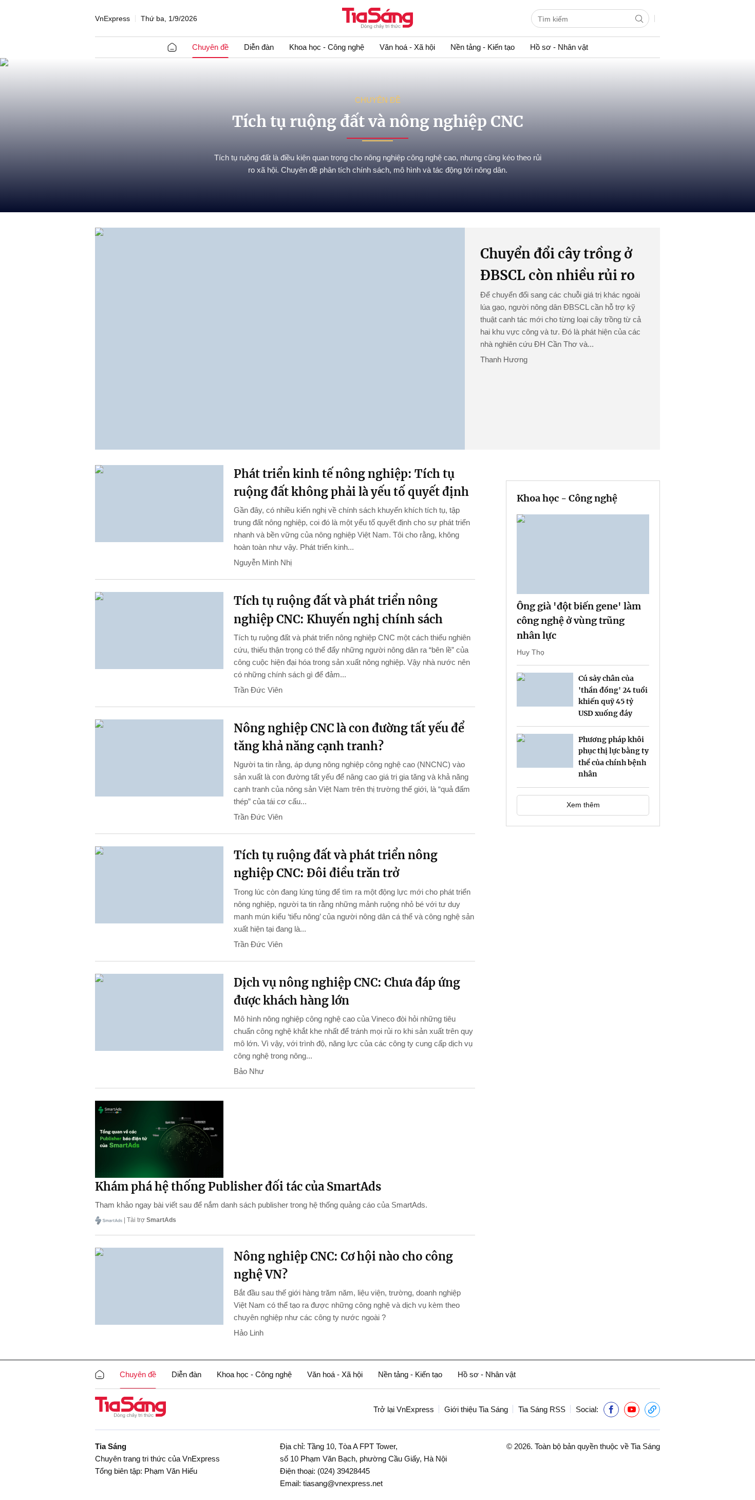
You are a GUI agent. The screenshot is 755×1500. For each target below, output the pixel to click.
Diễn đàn (259, 47)
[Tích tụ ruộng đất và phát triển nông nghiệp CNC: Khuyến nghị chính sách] (159, 630)
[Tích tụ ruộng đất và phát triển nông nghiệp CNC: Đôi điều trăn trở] (159, 884)
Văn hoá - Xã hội (407, 47)
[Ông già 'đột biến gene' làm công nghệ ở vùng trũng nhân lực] (583, 554)
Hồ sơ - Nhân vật (559, 47)
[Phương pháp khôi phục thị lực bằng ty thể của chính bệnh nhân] (545, 751)
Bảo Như (249, 1071)
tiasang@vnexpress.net (343, 1483)
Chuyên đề (210, 47)
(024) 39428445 (343, 1471)
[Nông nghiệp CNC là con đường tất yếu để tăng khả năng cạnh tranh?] (159, 758)
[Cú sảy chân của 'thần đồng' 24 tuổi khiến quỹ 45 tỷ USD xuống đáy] (545, 690)
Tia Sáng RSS (541, 1409)
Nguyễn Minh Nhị (263, 562)
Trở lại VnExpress (403, 1409)
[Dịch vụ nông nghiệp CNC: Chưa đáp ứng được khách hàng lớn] (159, 1012)
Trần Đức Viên (258, 690)
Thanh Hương (503, 359)
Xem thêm (583, 805)
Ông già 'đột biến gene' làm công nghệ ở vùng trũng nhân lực (579, 621)
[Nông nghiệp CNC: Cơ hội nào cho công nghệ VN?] (159, 1286)
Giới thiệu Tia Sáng (476, 1409)
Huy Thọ (530, 652)
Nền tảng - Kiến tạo (482, 47)
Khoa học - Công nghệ (326, 47)
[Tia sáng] (377, 19)
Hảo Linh (248, 1332)
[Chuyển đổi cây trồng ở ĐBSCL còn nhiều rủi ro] (280, 339)
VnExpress (112, 18)
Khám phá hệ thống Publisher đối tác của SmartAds (238, 1186)
